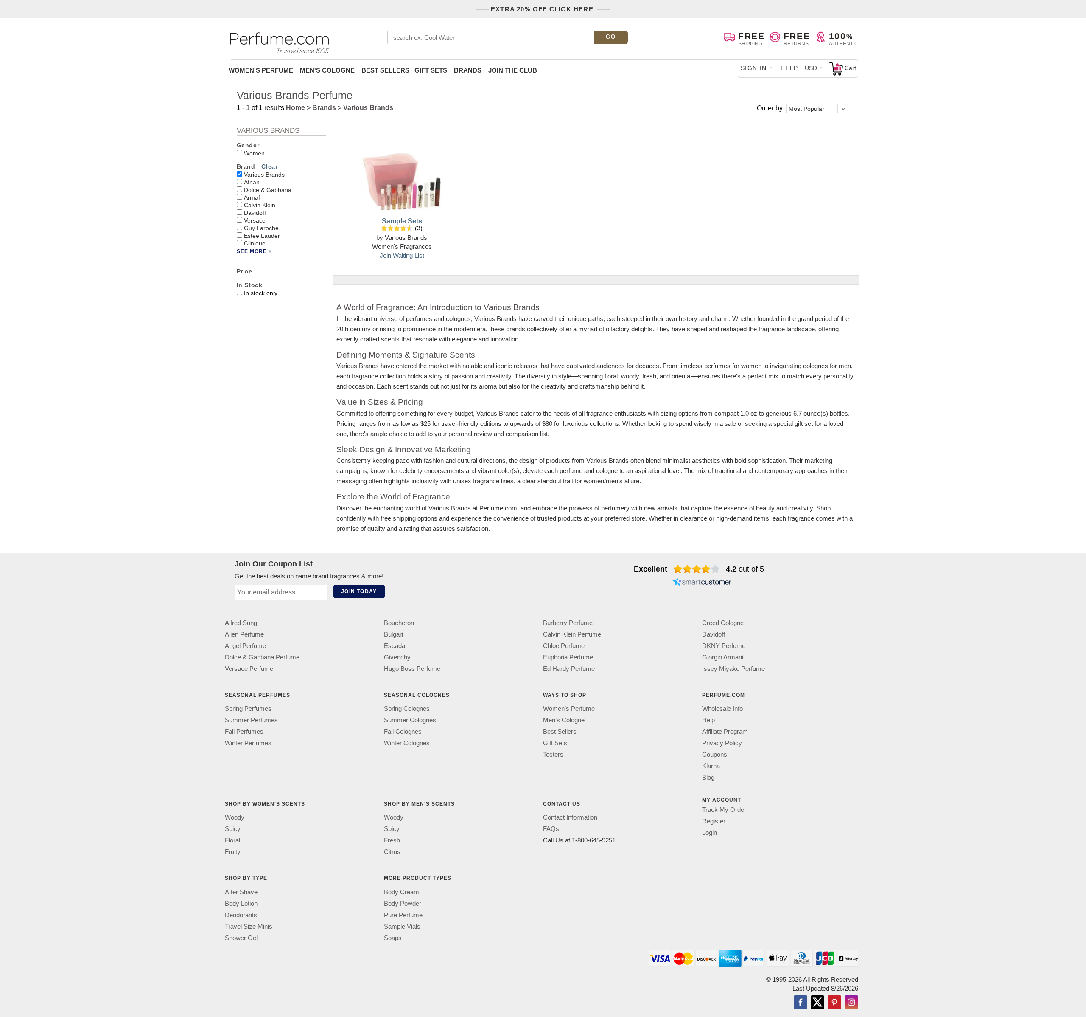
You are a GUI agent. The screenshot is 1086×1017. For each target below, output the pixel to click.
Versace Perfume (249, 668)
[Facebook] (800, 1003)
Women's (261, 70)
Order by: (771, 108)
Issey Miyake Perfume (733, 668)
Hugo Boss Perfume (412, 668)
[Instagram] (851, 1003)
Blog (708, 777)
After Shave (241, 892)
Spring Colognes (407, 708)
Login (709, 832)
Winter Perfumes (248, 743)
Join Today (359, 591)
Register (713, 821)
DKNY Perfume (723, 645)
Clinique (255, 243)
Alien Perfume (244, 634)
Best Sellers (385, 70)
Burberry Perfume (568, 622)
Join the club (512, 70)
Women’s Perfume (569, 708)
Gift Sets (430, 70)
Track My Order (724, 809)
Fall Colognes (403, 731)
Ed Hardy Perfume (569, 668)
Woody (234, 817)
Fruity (233, 852)
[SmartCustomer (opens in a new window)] (702, 583)
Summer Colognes (410, 720)
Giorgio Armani (722, 657)
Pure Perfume (403, 914)
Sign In (754, 68)
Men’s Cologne (564, 720)
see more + (254, 251)
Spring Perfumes (248, 708)
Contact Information (570, 817)
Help (789, 68)
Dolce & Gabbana (267, 189)
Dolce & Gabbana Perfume (262, 657)
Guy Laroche (261, 228)
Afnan (252, 182)
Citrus (392, 852)
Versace (255, 220)
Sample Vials (402, 926)
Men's (327, 70)
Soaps (393, 937)
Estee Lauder (262, 235)
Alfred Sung (241, 622)
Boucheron (399, 622)
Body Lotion (241, 903)
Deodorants (241, 914)
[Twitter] (817, 1003)
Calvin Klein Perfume (572, 634)
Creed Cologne (723, 622)
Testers (553, 754)
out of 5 (745, 569)
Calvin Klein (259, 205)
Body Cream (401, 892)
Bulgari (393, 634)
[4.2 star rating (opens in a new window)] (697, 569)
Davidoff (255, 212)
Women (254, 153)
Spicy (233, 829)
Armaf (252, 197)
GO (611, 37)
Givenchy (397, 657)
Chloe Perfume (564, 645)
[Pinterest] (834, 1003)
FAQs (551, 829)
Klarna (711, 765)
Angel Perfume (245, 645)
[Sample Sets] (401, 171)
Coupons (714, 754)
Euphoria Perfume (568, 657)
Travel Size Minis (248, 926)
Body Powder (402, 903)
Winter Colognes (407, 743)
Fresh (392, 840)
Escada (394, 645)
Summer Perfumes (251, 720)
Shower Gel (241, 937)
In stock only (260, 293)
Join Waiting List (402, 255)
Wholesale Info (722, 708)
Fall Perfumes (244, 731)
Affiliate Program (725, 731)
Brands (467, 70)
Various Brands (264, 174)
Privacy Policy (722, 743)
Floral (232, 840)
